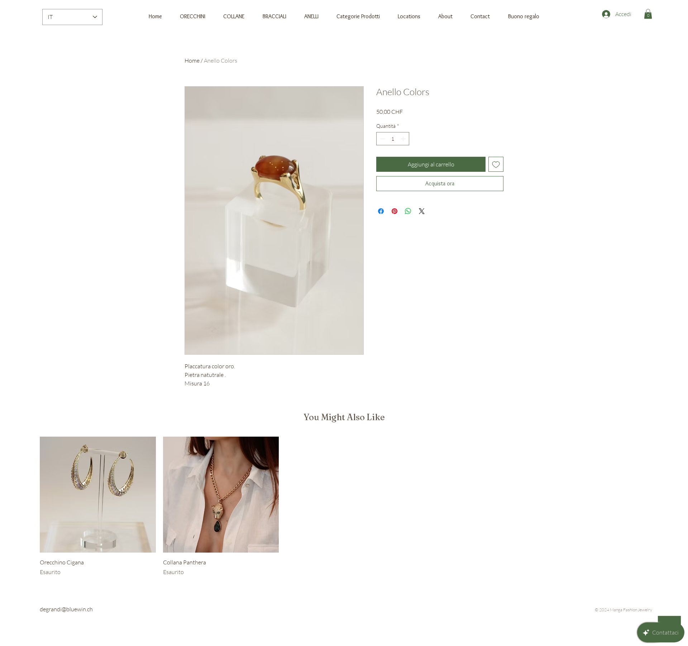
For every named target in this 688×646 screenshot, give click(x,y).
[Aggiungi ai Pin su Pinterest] (394, 211)
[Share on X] (421, 211)
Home (192, 60)
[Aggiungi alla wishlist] (495, 164)
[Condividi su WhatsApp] (408, 211)
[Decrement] (381, 138)
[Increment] (403, 138)
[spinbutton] (392, 138)
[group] (344, 506)
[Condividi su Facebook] (381, 211)
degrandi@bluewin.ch (66, 609)
